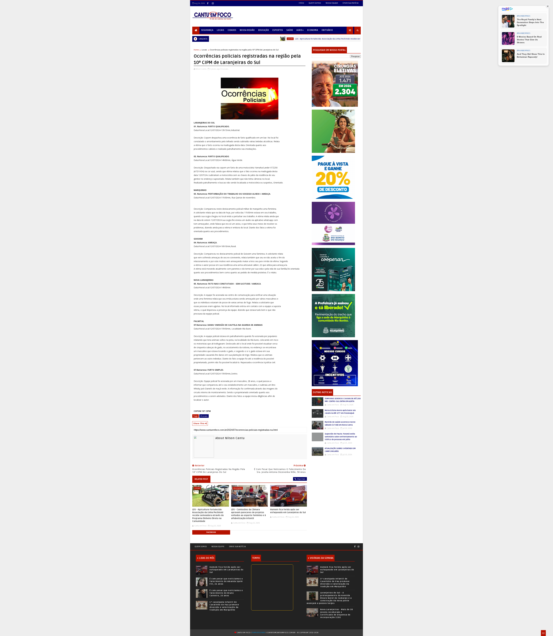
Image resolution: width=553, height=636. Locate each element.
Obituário (327, 30)
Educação (263, 30)
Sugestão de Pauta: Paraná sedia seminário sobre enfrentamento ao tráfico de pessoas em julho (341, 437)
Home (196, 49)
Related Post (201, 479)
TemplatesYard (258, 633)
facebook (211, 532)
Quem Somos (315, 3)
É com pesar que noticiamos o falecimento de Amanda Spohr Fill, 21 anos (226, 581)
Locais (220, 30)
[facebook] (208, 3)
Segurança (207, 30)
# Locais (204, 416)
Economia (312, 30)
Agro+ (300, 30)
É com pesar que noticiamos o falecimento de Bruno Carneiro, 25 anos (226, 593)
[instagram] (213, 3)
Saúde (289, 30)
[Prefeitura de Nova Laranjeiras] (333, 177)
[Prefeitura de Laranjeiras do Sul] (335, 83)
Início (301, 3)
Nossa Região (247, 30)
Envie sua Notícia (237, 546)
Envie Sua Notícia (350, 3)
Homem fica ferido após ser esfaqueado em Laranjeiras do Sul (288, 511)
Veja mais (301, 479)
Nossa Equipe (332, 3)
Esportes (277, 30)
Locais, (226, 69)
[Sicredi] (333, 131)
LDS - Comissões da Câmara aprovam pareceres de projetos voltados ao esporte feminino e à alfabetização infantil (248, 514)
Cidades (232, 30)
